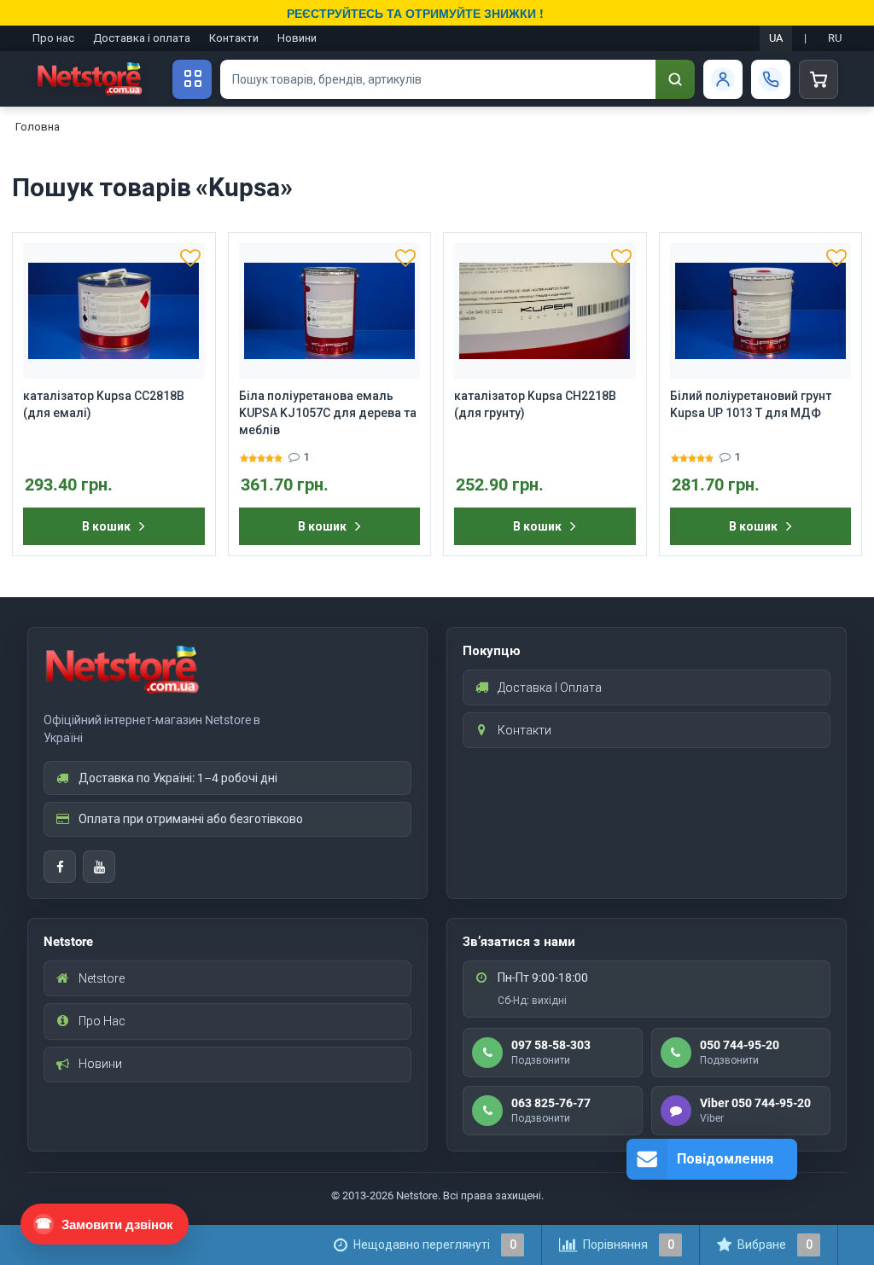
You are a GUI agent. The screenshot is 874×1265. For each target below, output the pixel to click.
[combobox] (438, 79)
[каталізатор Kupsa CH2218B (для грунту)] (545, 311)
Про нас (53, 38)
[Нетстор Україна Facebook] (60, 866)
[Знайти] (675, 79)
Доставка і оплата (141, 38)
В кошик (106, 526)
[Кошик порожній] (818, 79)
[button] (190, 257)
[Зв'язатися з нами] (770, 79)
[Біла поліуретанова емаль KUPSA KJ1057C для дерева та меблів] (330, 311)
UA (776, 38)
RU (835, 38)
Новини (297, 38)
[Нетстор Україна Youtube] (99, 866)
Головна (37, 126)
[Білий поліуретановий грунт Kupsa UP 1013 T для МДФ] (761, 311)
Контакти (234, 38)
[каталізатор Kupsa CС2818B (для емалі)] (114, 311)
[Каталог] (192, 79)
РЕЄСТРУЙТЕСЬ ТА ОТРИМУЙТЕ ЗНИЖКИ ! (415, 12)
